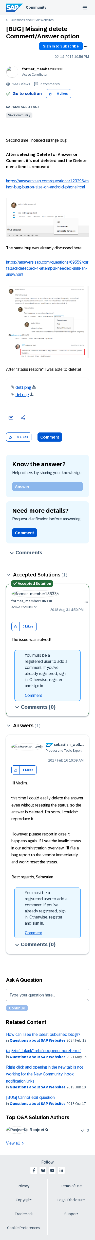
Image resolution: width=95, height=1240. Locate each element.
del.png (22, 395)
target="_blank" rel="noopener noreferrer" (43, 1051)
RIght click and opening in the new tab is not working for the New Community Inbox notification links (44, 1074)
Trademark (24, 1214)
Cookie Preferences (23, 1228)
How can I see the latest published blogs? (43, 1034)
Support (71, 1214)
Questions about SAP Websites (32, 20)
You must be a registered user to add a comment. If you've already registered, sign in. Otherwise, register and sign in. (46, 670)
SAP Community (19, 115)
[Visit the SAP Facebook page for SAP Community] (34, 1170)
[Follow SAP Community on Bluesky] (43, 1170)
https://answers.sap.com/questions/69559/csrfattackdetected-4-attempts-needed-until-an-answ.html (47, 268)
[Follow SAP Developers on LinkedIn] (61, 1170)
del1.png (23, 387)
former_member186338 (42, 69)
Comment (49, 437)
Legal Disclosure (71, 1200)
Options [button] (86, 47)
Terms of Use (71, 1186)
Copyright (24, 1200)
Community (36, 7)
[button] (50, 93)
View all (13, 1143)
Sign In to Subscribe (61, 46)
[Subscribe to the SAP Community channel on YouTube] (52, 1170)
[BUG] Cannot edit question (30, 1097)
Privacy (23, 1186)
